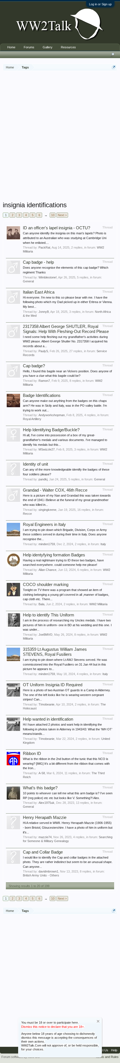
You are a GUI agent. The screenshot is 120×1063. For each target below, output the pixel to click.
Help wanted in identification (48, 719)
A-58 (42, 773)
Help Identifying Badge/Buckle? (51, 430)
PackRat (44, 247)
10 (52, 215)
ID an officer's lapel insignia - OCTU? (56, 228)
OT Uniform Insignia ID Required (52, 685)
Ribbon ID (32, 753)
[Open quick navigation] (114, 67)
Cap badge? (34, 366)
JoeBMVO (45, 634)
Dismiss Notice (98, 1021)
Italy (103, 544)
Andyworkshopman (52, 415)
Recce (27, 513)
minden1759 (47, 544)
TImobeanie (46, 704)
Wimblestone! (48, 277)
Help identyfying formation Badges (54, 555)
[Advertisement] (60, 137)
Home (11, 47)
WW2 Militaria (98, 604)
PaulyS (43, 351)
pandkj (43, 479)
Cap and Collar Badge (43, 852)
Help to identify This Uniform (48, 615)
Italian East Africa (38, 292)
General (28, 281)
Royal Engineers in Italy (44, 524)
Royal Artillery (32, 419)
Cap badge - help (38, 262)
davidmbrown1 (48, 871)
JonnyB (44, 311)
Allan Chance (47, 569)
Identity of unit (35, 464)
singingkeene (47, 509)
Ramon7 (44, 380)
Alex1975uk (46, 802)
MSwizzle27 (47, 449)
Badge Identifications (42, 395)
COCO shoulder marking (45, 584)
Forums (29, 47)
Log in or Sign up (100, 4)
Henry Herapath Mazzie (44, 817)
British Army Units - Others (41, 875)
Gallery (47, 47)
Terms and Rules (107, 1057)
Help (114, 1050)
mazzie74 (45, 837)
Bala (41, 604)
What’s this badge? (40, 788)
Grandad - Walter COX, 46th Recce (55, 490)
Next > (62, 215)
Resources (68, 47)
